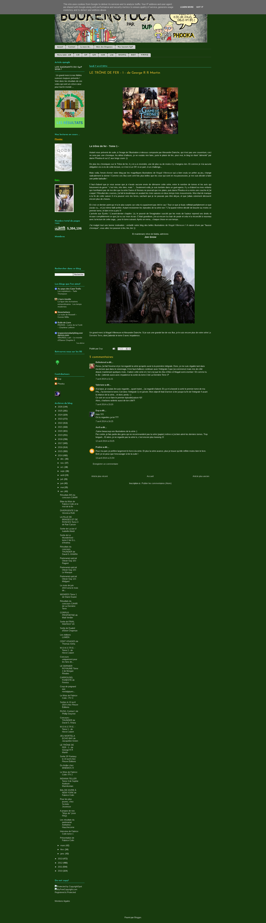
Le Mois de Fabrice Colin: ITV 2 (68, 773)
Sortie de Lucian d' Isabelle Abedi (68, 529)
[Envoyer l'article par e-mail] (114, 348)
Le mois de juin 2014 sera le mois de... (69, 588)
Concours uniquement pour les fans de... (68, 659)
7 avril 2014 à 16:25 (104, 421)
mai (62, 487)
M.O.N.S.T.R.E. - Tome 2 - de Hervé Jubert (67, 650)
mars (63, 845)
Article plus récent (99, 476)
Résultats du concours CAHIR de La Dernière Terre (69, 605)
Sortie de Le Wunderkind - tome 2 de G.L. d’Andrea (68, 539)
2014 (60, 455)
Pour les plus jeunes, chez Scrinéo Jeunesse (67, 803)
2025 (60, 411)
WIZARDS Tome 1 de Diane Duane (68, 595)
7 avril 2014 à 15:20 (104, 404)
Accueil (60, 47)
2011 (60, 867)
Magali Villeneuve (164, 173)
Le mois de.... (85, 47)
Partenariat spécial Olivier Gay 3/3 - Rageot (68, 560)
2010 (60, 871)
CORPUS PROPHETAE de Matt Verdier (69, 615)
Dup (98, 410)
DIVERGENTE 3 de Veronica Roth (69, 511)
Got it (199, 7)
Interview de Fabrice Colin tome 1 (69, 832)
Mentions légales (62, 901)
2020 (60, 431)
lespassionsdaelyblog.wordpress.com (70, 334)
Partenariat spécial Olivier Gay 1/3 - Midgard (68, 579)
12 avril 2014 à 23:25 (105, 441)
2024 (60, 415)
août (62, 475)
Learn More (187, 7)
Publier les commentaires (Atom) (157, 483)
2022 (60, 423)
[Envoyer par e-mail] (119, 348)
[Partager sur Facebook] (127, 348)
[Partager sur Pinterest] (129, 348)
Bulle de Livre (64, 322)
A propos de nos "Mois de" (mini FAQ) (68, 813)
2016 (60, 447)
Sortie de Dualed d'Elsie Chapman (68, 629)
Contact (71, 47)
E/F (86, 55)
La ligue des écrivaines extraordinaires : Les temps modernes (70, 304)
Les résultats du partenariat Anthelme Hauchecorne (67, 823)
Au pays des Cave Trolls (69, 289)
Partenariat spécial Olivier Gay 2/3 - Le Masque (68, 569)
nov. (62, 463)
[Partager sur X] (124, 348)
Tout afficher (80, 343)
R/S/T (133, 55)
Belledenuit (101, 362)
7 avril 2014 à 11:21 (104, 379)
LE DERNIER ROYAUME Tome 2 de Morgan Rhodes (69, 670)
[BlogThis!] (121, 348)
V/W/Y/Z (144, 55)
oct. (62, 467)
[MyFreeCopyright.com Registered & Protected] (70, 892)
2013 (60, 858)
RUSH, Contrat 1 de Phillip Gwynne (69, 712)
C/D (77, 55)
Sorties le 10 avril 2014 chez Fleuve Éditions (69, 704)
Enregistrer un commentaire (105, 464)
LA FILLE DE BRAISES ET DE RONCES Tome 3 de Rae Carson (69, 521)
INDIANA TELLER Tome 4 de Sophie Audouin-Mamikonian (69, 782)
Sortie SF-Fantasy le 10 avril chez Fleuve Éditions (68, 759)
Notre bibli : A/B (64, 55)
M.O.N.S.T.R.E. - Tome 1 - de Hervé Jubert (67, 729)
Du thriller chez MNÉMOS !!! (67, 766)
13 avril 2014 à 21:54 (105, 458)
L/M (111, 55)
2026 (60, 407)
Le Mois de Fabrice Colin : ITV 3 (68, 696)
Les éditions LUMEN (65, 636)
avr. (62, 491)
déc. (62, 459)
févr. (62, 849)
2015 (60, 451)
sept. (62, 471)
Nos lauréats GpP (125, 47)
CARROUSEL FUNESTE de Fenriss (67, 680)
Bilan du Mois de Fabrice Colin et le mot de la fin (69, 504)
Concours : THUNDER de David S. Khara (68, 720)
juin (62, 483)
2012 (60, 863)
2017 (60, 443)
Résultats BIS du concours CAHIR (69, 496)
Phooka (60, 384)
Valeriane (100, 385)
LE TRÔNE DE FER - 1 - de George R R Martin (67, 749)
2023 (60, 419)
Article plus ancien (201, 476)
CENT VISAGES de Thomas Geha (69, 642)
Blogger (137, 917)
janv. (62, 853)
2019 (60, 435)
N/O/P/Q (122, 55)
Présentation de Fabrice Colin (67, 839)
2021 (60, 427)
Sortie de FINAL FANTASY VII (67, 622)
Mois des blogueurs (104, 47)
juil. (62, 479)
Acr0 (98, 427)
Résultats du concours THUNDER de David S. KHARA (69, 550)
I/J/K (103, 55)
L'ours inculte (64, 299)
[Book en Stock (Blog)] (57, 365)
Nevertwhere (64, 312)
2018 (60, 439)
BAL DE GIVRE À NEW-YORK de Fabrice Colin (68, 792)
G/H (94, 55)
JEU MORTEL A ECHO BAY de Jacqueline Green (69, 738)
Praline (99, 447)
